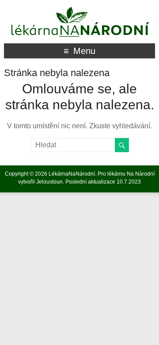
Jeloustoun (49, 182)
